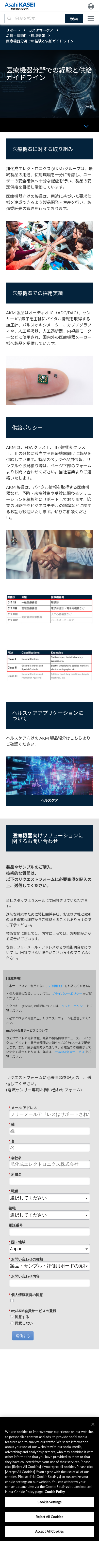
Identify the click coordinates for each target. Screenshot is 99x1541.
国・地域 (17, 1242)
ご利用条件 (56, 986)
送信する (23, 1336)
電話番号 (16, 1225)
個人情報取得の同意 (26, 1295)
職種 (13, 1191)
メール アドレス (23, 1108)
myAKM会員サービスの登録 (32, 1311)
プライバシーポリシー (67, 994)
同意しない (24, 1323)
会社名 (15, 1158)
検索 (74, 18)
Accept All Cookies (49, 1531)
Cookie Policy (55, 1492)
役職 (12, 1208)
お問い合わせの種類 (26, 1259)
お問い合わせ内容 (24, 1276)
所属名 (15, 1174)
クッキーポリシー (73, 1006)
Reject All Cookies (49, 1517)
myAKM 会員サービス (70, 1052)
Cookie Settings (49, 1502)
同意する (22, 1317)
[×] (92, 1424)
